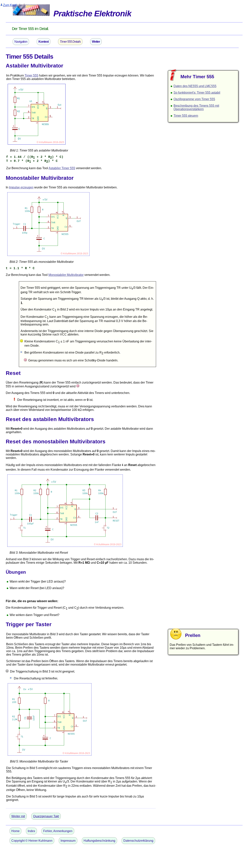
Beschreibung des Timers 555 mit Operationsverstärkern (196, 107)
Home (15, 831)
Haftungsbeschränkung (99, 840)
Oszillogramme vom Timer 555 (194, 99)
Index (31, 831)
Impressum (68, 840)
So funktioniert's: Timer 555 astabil (197, 92)
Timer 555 (31, 75)
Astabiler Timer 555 (62, 168)
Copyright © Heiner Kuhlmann (31, 840)
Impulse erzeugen (21, 187)
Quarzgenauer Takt (46, 816)
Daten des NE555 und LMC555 (195, 86)
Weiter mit (18, 816)
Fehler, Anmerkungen (57, 831)
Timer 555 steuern (186, 115)
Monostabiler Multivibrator (66, 274)
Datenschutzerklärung (138, 840)
